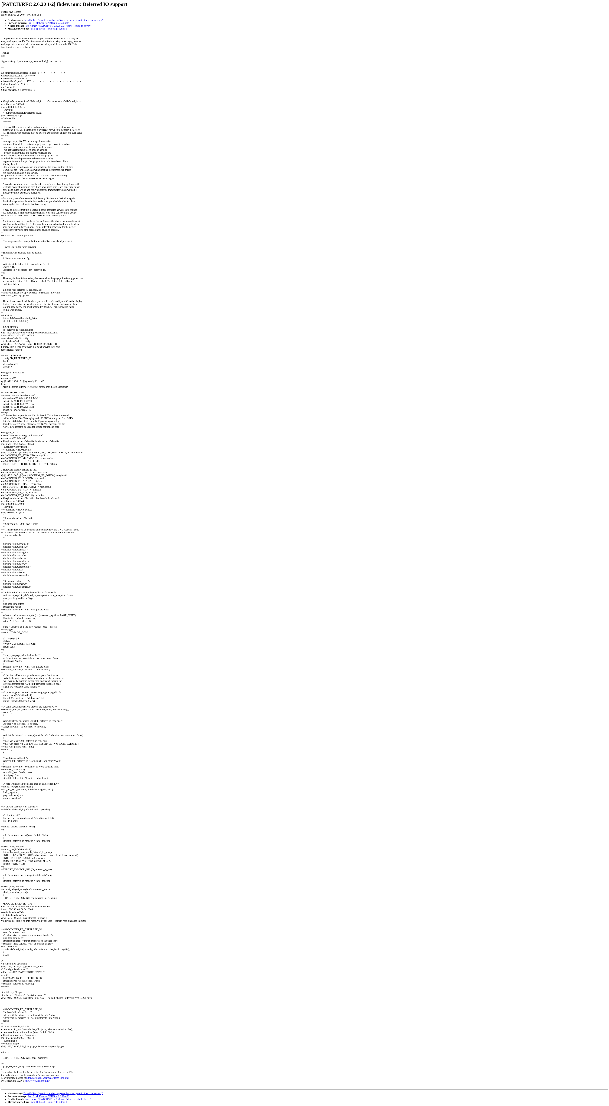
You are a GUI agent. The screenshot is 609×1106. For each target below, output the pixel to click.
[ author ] (62, 28)
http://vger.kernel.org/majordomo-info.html (47, 1077)
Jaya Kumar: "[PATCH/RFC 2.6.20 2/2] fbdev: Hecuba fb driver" (58, 25)
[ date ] (33, 28)
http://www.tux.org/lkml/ (37, 1080)
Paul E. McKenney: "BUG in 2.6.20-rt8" (48, 23)
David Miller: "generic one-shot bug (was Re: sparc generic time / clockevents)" (63, 20)
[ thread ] (41, 28)
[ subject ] (52, 28)
